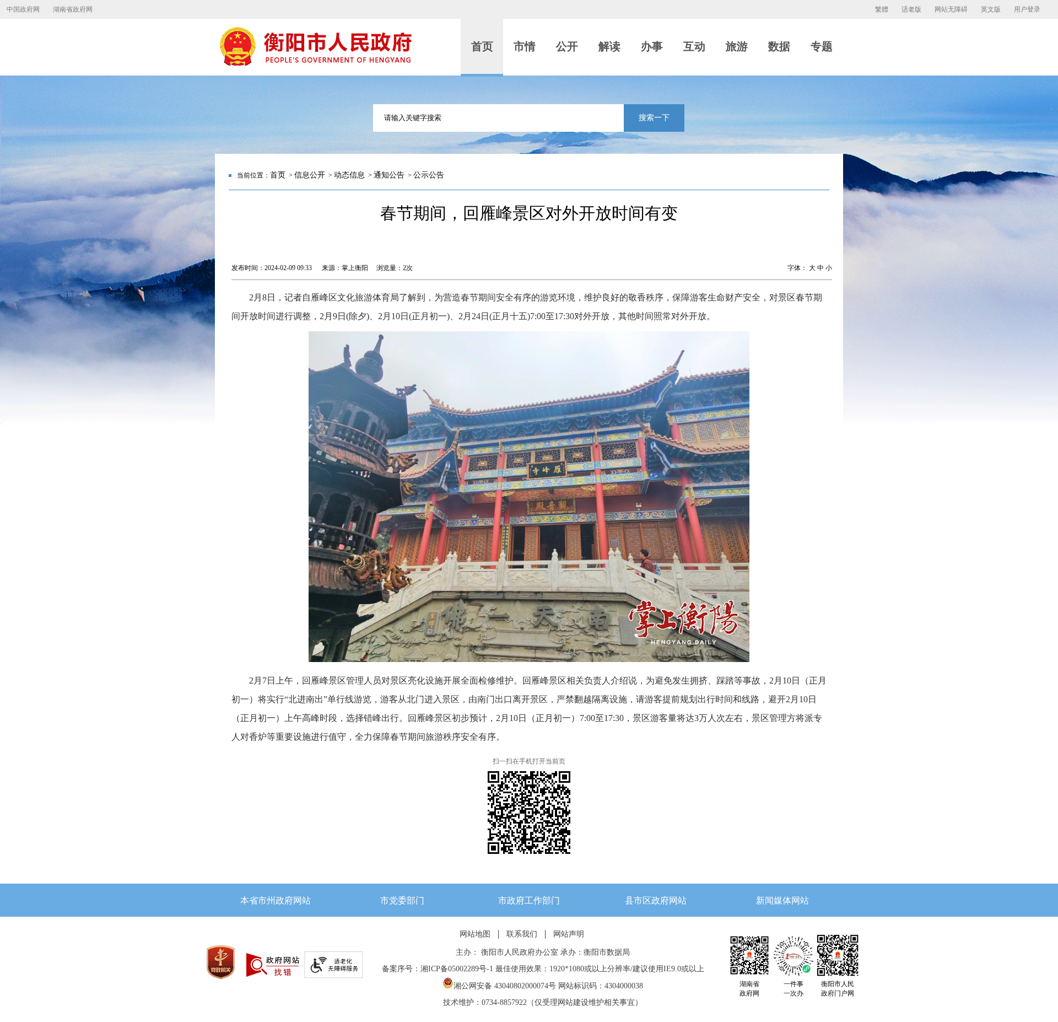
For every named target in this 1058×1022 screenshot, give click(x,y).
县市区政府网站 (656, 900)
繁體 (881, 9)
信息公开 (309, 175)
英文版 (991, 9)
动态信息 (349, 175)
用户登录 (1027, 9)
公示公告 (428, 175)
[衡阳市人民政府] (315, 63)
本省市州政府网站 (275, 900)
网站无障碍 (951, 9)
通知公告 (389, 175)
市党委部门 (402, 900)
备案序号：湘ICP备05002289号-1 (437, 969)
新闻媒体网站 (782, 900)
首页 (277, 175)
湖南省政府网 (73, 9)
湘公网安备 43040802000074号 (505, 986)
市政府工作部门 (529, 900)
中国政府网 (23, 9)
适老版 (911, 9)
